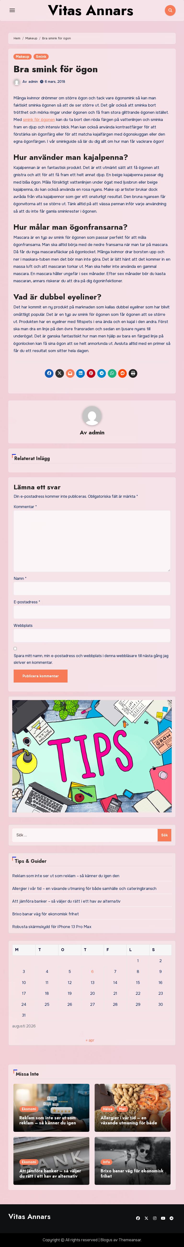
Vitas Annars (29, 1216)
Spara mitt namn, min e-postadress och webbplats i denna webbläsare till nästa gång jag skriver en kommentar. (91, 659)
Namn (20, 578)
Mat (122, 1109)
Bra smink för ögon (55, 69)
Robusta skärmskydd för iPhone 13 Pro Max (51, 926)
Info (106, 1162)
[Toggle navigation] (12, 10)
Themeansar (130, 1239)
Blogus (106, 1239)
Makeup (22, 56)
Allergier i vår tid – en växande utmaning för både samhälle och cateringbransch (84, 888)
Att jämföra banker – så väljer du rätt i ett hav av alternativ (66, 901)
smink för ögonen (39, 119)
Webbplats (23, 625)
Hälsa (107, 1109)
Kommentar (25, 506)
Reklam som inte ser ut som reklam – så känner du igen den (65, 875)
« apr (90, 1040)
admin (33, 81)
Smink (41, 56)
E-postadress (27, 602)
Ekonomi (29, 1109)
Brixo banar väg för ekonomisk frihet (45, 914)
